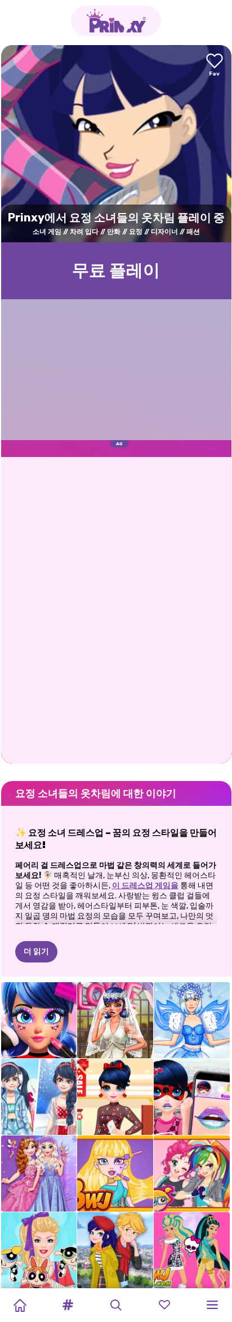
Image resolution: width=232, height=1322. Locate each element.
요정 (135, 232)
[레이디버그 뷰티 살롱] (39, 1020)
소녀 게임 (47, 232)
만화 (114, 232)
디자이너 (164, 232)
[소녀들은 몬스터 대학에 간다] (192, 1250)
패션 (193, 232)
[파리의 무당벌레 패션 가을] (115, 1250)
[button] (68, 1305)
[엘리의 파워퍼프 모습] (39, 1250)
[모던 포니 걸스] (192, 1173)
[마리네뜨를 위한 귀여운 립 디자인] (192, 1097)
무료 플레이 (116, 270)
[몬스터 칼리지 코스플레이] (115, 1173)
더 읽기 (36, 951)
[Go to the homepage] (116, 21)
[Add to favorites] (214, 66)
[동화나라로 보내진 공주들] (39, 1173)
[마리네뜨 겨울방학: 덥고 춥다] (39, 1097)
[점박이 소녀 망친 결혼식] (115, 1020)
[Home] (20, 1305)
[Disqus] (116, 609)
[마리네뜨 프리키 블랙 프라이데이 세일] (115, 1097)
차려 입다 (84, 232)
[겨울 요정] (192, 1020)
